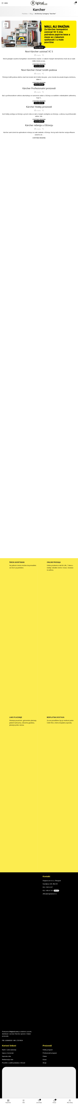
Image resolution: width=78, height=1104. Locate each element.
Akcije (44, 1063)
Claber (45, 1056)
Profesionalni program (50, 1053)
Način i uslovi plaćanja (9, 1050)
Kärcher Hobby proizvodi (39, 106)
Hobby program (48, 1050)
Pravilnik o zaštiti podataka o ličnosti (13, 1063)
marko (39, 55)
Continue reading (39, 64)
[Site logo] (39, 3)
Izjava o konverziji (7, 1053)
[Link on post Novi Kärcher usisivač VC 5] (39, 34)
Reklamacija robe (7, 1059)
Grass (45, 1059)
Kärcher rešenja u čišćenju (39, 125)
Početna (24, 14)
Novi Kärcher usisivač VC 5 (39, 51)
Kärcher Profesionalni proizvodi (39, 88)
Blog (31, 14)
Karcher (40, 47)
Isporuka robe (6, 1056)
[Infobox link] (19, 637)
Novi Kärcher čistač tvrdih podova (39, 69)
